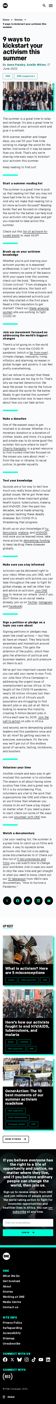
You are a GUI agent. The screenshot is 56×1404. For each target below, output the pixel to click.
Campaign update (16, 1124)
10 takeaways (17, 879)
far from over (38, 352)
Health (11, 1042)
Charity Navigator (15, 448)
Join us (25, 1232)
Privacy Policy (12, 1322)
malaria (23, 532)
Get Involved (11, 1281)
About (7, 1286)
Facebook (15, 606)
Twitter (32, 602)
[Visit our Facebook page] (5, 1359)
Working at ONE (14, 1297)
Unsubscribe (11, 1343)
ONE (7, 76)
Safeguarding (12, 1328)
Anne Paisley (16, 65)
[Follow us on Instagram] (26, 1359)
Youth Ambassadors (17, 1117)
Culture (11, 980)
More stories (13, 1139)
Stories (18, 20)
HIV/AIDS (41, 532)
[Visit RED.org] (7, 1377)
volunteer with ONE (27, 817)
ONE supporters (26, 76)
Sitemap (8, 1338)
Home (6, 20)
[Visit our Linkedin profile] (48, 1359)
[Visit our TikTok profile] (33, 1359)
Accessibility (12, 1333)
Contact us (10, 1307)
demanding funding (37, 540)
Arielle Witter (36, 65)
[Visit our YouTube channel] (41, 1359)
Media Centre (12, 1302)
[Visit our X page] (12, 1359)
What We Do (11, 1276)
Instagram (45, 602)
